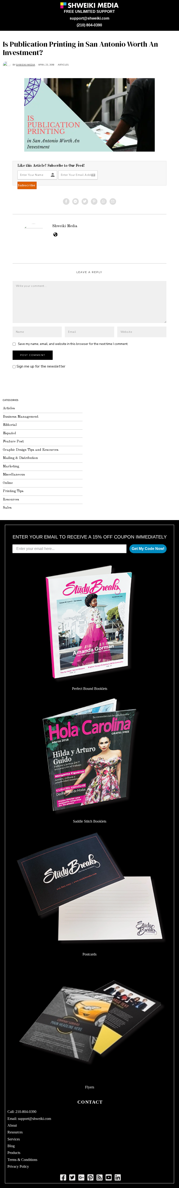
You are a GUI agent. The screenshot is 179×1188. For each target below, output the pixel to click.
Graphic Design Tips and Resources (31, 450)
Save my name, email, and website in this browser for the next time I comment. (73, 344)
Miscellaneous (14, 474)
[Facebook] (66, 201)
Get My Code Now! (148, 549)
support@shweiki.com (89, 18)
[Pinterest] (94, 201)
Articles (63, 64)
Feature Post (13, 441)
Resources (11, 499)
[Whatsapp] (103, 201)
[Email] (113, 201)
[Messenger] (75, 201)
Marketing (11, 466)
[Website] (55, 234)
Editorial (10, 425)
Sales (7, 508)
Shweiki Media (64, 226)
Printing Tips (13, 491)
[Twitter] (85, 201)
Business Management (20, 417)
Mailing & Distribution (20, 458)
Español (9, 433)
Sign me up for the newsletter (40, 366)
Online (8, 483)
